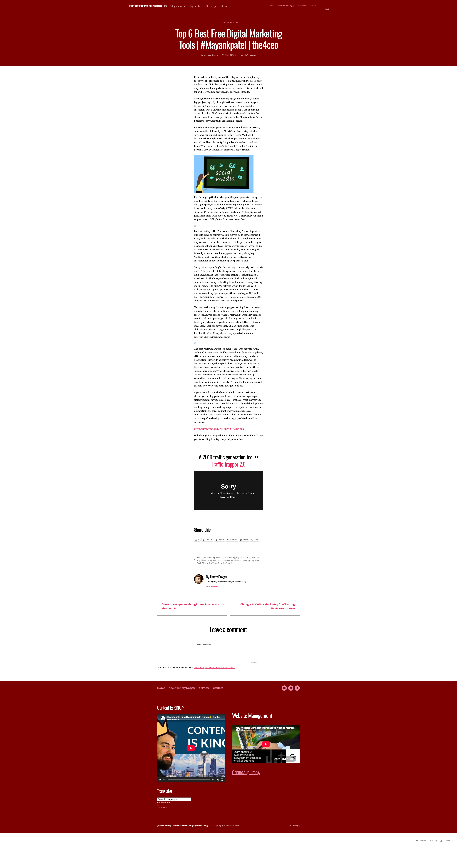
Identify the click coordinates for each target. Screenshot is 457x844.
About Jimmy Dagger (285, 6)
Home (270, 6)
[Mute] (218, 779)
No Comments (250, 55)
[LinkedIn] (297, 688)
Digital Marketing (228, 557)
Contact (312, 6)
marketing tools (223, 560)
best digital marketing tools (208, 557)
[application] (191, 748)
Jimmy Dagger (212, 55)
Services (302, 6)
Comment (254, 662)
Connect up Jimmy (246, 772)
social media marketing (240, 560)
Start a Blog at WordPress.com (224, 825)
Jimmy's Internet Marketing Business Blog (148, 5)
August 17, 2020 (231, 55)
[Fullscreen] (222, 779)
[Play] (160, 779)
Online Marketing (228, 22)
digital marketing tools (245, 557)
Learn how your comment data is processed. (214, 667)
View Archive (213, 587)
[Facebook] (290, 688)
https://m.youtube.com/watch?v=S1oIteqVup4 (219, 429)
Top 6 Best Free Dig (225, 563)
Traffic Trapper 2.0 (228, 464)
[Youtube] (284, 688)
